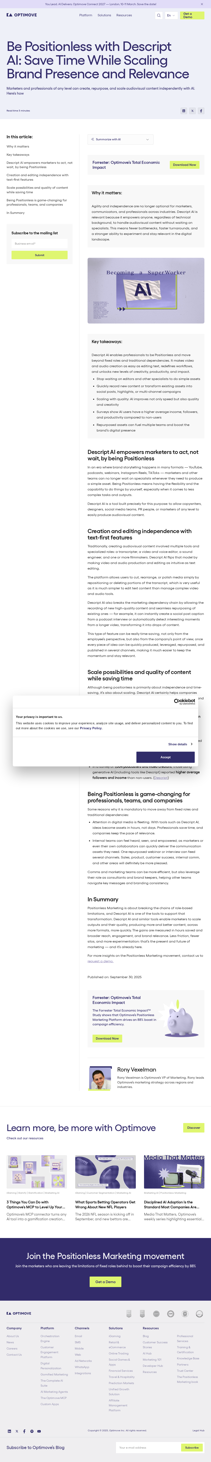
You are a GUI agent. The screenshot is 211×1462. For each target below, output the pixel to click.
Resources (150, 1372)
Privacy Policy (91, 728)
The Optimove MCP (54, 1398)
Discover (193, 1128)
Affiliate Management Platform (118, 1405)
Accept (166, 757)
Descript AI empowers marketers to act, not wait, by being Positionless (40, 165)
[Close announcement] (201, 4)
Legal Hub (198, 1430)
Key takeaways (18, 155)
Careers (12, 1348)
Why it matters (18, 146)
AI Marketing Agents (54, 1391)
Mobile (79, 1348)
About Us (13, 1336)
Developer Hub (153, 1365)
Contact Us (14, 1354)
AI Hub (147, 1353)
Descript (161, 778)
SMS (78, 1342)
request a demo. (101, 961)
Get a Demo (187, 15)
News (10, 1342)
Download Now (184, 165)
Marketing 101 (152, 1359)
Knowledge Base (188, 1358)
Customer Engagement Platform (49, 1352)
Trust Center (185, 1370)
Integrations (83, 1373)
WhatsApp (82, 1367)
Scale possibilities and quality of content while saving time (37, 190)
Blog (146, 1336)
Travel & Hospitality (122, 1377)
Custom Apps (50, 1404)
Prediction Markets (121, 1383)
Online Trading (119, 1353)
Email (78, 1336)
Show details (177, 744)
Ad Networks (83, 1360)
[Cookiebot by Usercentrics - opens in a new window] (177, 702)
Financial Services (121, 1370)
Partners (182, 1364)
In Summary (16, 213)
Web (78, 1354)
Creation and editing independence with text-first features (37, 177)
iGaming (115, 1336)
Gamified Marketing (54, 1374)
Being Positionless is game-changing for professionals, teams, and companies (37, 202)
